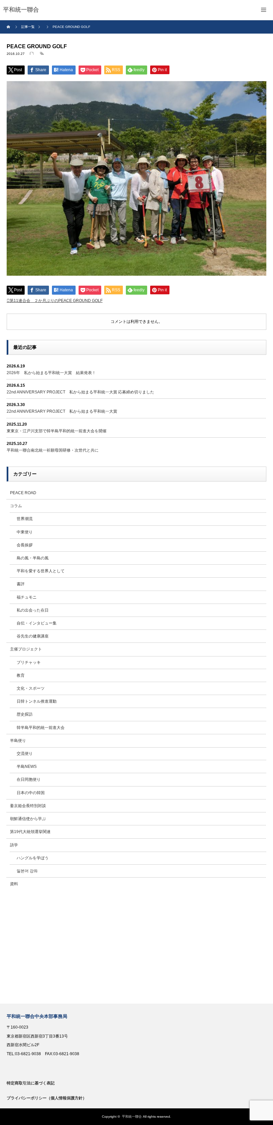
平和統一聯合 (132, 1116)
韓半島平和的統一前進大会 (41, 727)
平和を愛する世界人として (41, 571)
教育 (21, 675)
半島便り (18, 740)
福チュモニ (27, 597)
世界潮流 (25, 518)
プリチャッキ (29, 662)
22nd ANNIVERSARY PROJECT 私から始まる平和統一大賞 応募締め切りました (80, 392)
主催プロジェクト (26, 649)
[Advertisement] (136, 947)
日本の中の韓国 (31, 792)
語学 (14, 845)
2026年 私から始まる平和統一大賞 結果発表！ (51, 372)
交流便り (25, 753)
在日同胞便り (29, 779)
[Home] (9, 27)
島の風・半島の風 (33, 558)
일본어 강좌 (27, 871)
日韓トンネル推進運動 (37, 701)
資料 (14, 884)
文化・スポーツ (31, 688)
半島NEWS (27, 766)
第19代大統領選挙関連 (30, 831)
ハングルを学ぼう (33, 858)
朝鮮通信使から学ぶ (28, 818)
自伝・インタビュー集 (37, 623)
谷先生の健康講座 (33, 636)
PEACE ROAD (23, 493)
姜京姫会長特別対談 (28, 805)
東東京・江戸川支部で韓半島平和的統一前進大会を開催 (57, 431)
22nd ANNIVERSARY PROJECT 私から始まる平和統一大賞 (62, 411)
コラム (16, 505)
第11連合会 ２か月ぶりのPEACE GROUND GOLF (56, 300)
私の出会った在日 (33, 610)
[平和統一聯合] (21, 10)
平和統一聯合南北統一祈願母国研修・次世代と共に (53, 450)
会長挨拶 (25, 545)
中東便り (25, 532)
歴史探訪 (25, 714)
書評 (21, 584)
